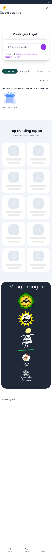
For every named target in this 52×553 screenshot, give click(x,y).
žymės (40, 71)
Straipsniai (10, 71)
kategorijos (25, 71)
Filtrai (42, 80)
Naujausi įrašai (8, 399)
